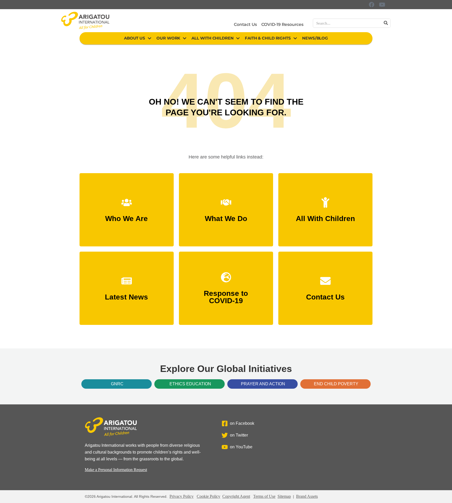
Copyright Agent (236, 496)
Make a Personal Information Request (116, 469)
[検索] (385, 23)
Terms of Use (264, 496)
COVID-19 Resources (282, 24)
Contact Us (245, 24)
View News (126, 294)
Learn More (126, 216)
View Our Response (226, 298)
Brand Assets (307, 496)
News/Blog (315, 38)
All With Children (212, 38)
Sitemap (284, 496)
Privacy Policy (182, 496)
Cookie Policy (208, 496)
